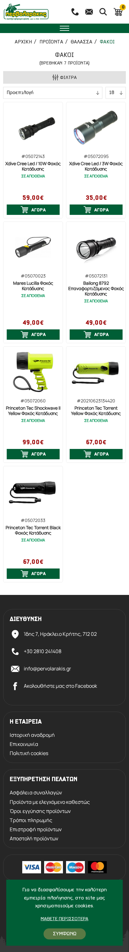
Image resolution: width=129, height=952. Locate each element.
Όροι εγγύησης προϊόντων (40, 811)
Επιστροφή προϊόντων (36, 829)
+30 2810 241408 (42, 651)
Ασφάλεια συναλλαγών (36, 793)
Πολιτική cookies (29, 753)
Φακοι (107, 42)
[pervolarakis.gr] (33, 12)
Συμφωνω (64, 934)
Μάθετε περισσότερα (64, 919)
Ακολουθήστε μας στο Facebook (60, 685)
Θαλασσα (81, 42)
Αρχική (23, 42)
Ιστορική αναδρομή (32, 735)
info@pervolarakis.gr (47, 668)
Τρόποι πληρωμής (31, 820)
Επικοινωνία (24, 744)
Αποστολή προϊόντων (34, 839)
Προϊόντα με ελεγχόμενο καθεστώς (50, 802)
